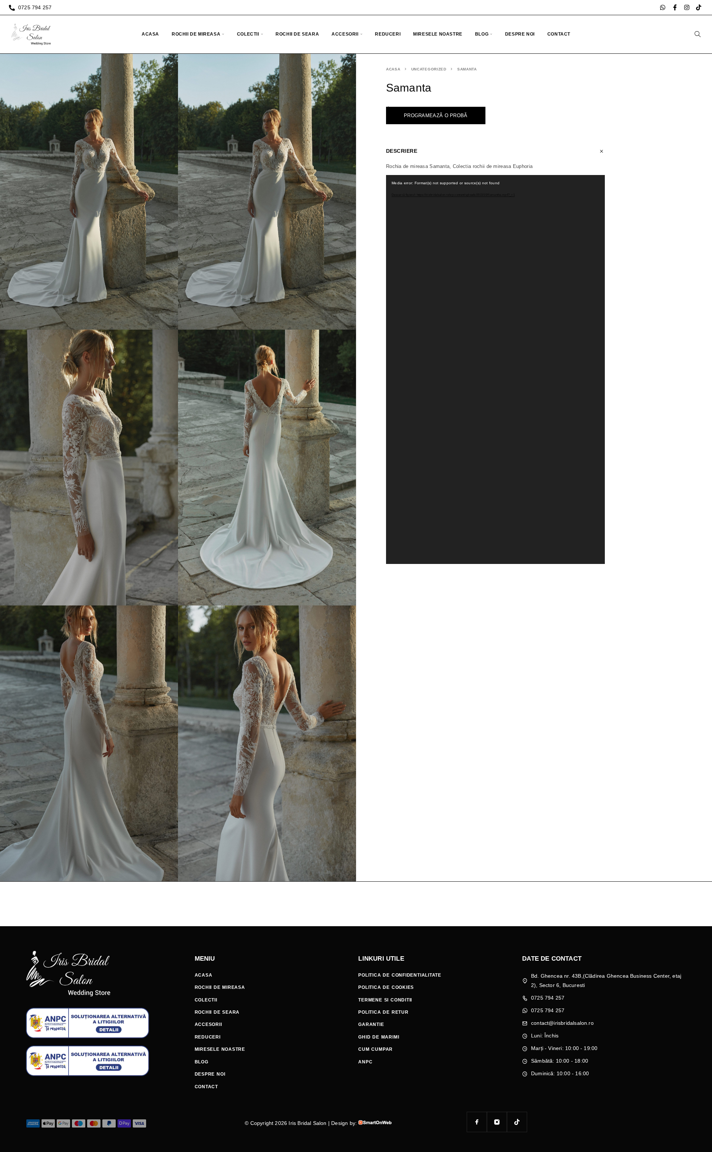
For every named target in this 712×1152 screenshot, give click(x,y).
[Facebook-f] (675, 7)
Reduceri (387, 34)
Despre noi (520, 34)
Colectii (248, 34)
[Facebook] (477, 1122)
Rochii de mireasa (196, 34)
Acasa (150, 34)
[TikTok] (517, 1122)
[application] (495, 369)
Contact (558, 34)
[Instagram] (687, 7)
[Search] (697, 34)
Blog (481, 34)
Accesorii (345, 34)
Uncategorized (428, 69)
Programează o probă (436, 115)
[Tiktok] (699, 7)
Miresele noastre (437, 34)
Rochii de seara (297, 34)
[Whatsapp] (663, 7)
